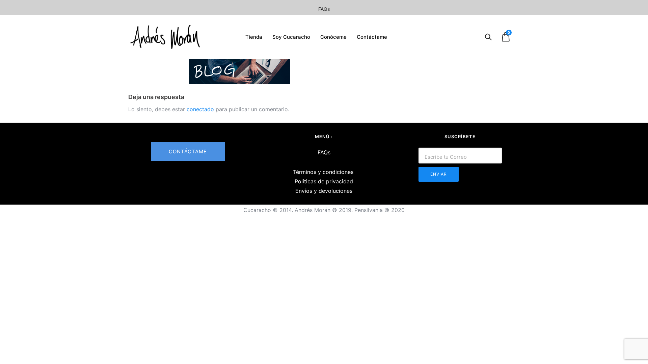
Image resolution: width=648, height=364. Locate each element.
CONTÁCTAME (188, 151)
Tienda (253, 37)
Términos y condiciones (323, 172)
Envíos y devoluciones (323, 190)
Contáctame (372, 37)
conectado (200, 109)
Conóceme (333, 37)
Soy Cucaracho (291, 37)
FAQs (324, 9)
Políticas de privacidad (324, 181)
